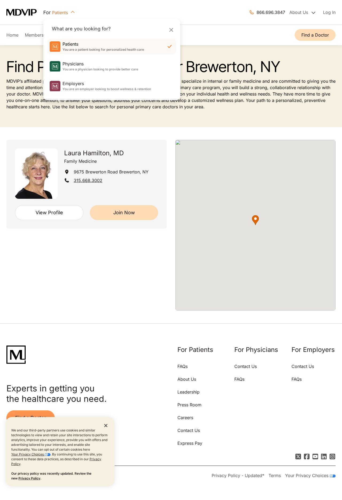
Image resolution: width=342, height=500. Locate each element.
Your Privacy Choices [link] (307, 475)
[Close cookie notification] (106, 425)
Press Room (189, 404)
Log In (329, 12)
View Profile (49, 212)
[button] (255, 220)
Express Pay (189, 443)
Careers (185, 417)
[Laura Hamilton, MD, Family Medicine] (36, 173)
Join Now (124, 212)
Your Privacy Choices (28, 454)
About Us (186, 379)
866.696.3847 (270, 12)
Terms (275, 475)
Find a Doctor (315, 35)
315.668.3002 (88, 180)
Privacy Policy (29, 478)
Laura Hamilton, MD (94, 153)
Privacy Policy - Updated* (238, 475)
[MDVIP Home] (24, 12)
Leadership (188, 392)
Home (12, 35)
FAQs (182, 366)
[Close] (171, 30)
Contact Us (188, 430)
